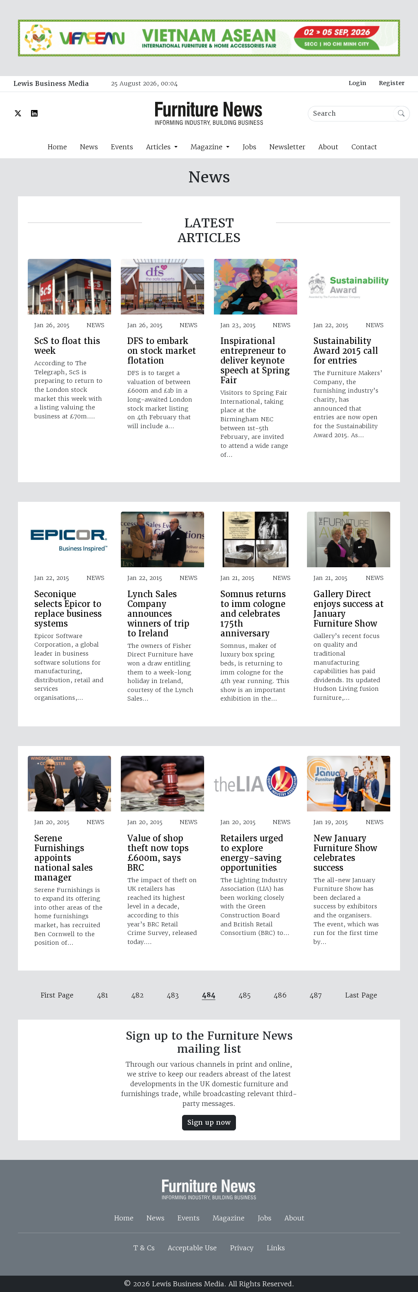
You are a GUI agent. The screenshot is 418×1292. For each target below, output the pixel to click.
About (328, 147)
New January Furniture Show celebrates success (345, 853)
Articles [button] (159, 147)
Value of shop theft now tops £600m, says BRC (158, 853)
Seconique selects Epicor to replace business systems (68, 609)
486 (280, 995)
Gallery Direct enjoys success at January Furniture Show (349, 609)
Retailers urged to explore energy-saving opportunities (251, 853)
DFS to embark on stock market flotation (161, 351)
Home (57, 147)
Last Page (361, 995)
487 (315, 995)
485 (244, 995)
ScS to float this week (67, 346)
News (89, 147)
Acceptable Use (192, 1248)
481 (102, 995)
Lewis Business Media (51, 83)
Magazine (229, 1218)
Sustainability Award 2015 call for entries (346, 351)
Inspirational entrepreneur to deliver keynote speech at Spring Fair (255, 361)
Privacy (241, 1248)
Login (357, 83)
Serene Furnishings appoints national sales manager (63, 858)
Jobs (249, 147)
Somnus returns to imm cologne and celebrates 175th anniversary (253, 614)
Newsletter (287, 147)
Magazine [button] (208, 147)
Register (392, 83)
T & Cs (144, 1248)
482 (137, 995)
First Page (57, 995)
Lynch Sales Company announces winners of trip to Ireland (158, 614)
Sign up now (209, 1122)
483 (173, 995)
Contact (364, 147)
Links (276, 1248)
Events (122, 147)
